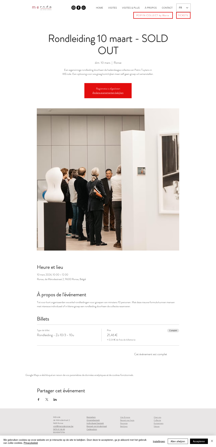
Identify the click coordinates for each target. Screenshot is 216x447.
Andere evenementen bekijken (108, 93)
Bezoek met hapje (127, 420)
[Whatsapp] (84, 8)
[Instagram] (73, 8)
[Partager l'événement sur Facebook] (38, 399)
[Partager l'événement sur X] (46, 399)
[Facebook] (78, 8)
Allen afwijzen (178, 441)
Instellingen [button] (159, 441)
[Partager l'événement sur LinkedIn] (55, 399)
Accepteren (199, 441)
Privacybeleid (31, 442)
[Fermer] (212, 441)
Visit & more (125, 417)
